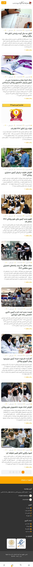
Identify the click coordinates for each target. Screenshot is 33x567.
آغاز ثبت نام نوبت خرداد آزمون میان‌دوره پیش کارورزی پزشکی (17, 360)
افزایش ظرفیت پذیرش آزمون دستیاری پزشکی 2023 (18, 173)
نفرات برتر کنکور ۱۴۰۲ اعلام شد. (21, 128)
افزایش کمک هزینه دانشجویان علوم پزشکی (16, 407)
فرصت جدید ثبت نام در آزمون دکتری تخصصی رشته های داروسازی (19, 313)
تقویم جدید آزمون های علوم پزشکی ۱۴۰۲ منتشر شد (17, 220)
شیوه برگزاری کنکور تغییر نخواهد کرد (19, 453)
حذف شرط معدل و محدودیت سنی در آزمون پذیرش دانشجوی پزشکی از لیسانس (17, 81)
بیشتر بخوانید (28, 50)
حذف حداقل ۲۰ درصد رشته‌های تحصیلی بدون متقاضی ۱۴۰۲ (17, 266)
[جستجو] (20, 565)
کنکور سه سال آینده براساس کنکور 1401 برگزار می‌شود (18, 34)
